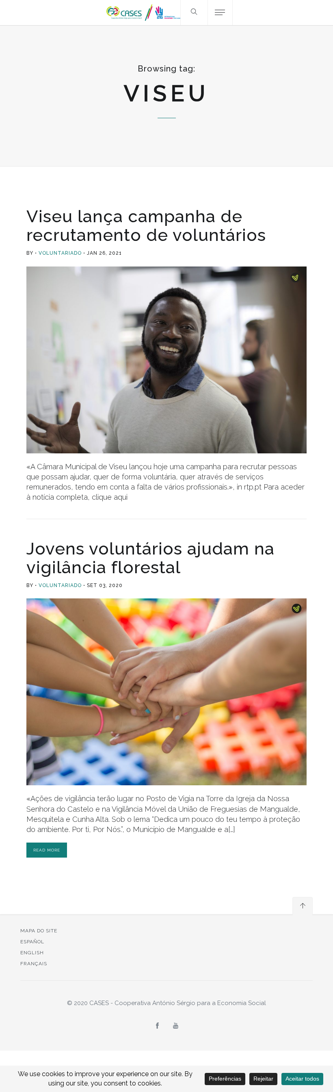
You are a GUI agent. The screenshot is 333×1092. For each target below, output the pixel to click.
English (32, 953)
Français (33, 963)
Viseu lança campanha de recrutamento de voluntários (146, 225)
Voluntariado (60, 253)
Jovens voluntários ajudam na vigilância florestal (150, 558)
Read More (46, 850)
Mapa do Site (38, 931)
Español (32, 942)
